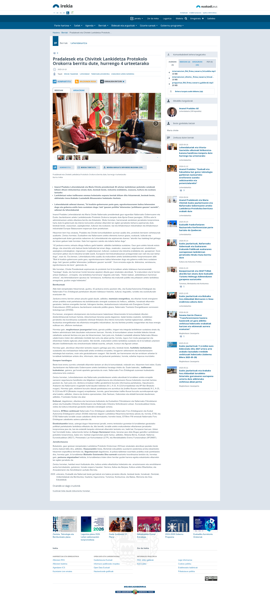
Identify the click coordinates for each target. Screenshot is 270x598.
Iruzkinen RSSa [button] (88, 81)
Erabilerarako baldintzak (188, 568)
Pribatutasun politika (186, 571)
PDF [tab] (210, 62)
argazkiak (79, 90)
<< (54, 13)
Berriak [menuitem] (102, 25)
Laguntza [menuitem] (167, 18)
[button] (62, 81)
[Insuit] (67, 13)
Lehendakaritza (79, 43)
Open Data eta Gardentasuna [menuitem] (107, 556)
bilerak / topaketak (71, 74)
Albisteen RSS (59, 560)
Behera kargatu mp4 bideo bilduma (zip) (125, 167)
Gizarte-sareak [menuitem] (148, 25)
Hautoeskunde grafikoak (103, 571)
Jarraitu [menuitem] (137, 18)
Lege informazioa (185, 560)
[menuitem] (181, 18)
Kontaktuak (184, 13)
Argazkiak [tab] (197, 63)
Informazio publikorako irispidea (107, 564)
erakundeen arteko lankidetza (122, 74)
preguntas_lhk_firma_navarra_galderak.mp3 (190, 82)
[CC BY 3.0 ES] (211, 578)
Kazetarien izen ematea (62, 571)
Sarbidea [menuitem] (211, 18)
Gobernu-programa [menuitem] (171, 25)
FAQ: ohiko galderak (145, 560)
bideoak (59, 90)
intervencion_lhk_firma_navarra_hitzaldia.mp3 (190, 71)
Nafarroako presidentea (100, 74)
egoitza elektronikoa (209, 13)
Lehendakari (85, 74)
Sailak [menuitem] (77, 25)
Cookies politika (184, 564)
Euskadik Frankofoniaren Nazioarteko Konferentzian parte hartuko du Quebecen (196, 227)
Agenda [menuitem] (89, 25)
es (57, 13)
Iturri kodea (141, 564)
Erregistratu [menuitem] (195, 18)
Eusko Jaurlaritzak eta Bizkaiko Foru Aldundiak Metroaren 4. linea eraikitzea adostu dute (196, 299)
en (64, 13)
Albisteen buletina (60, 564)
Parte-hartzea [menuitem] (62, 25)
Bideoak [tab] (185, 62)
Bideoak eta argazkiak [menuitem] (123, 25)
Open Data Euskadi (102, 568)
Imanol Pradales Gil (189, 108)
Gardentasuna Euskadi (103, 560)
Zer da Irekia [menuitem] (153, 18)
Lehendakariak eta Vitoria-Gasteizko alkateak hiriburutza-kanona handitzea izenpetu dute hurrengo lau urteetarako (195, 151)
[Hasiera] (62, 6)
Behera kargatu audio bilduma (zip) (189, 91)
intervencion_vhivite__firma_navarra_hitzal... (190, 77)
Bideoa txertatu (88, 167)
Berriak (64, 32)
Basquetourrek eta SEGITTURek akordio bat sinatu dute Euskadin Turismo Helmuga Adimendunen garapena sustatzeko (196, 275)
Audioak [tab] (173, 63)
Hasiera (56, 32)
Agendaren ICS (59, 568)
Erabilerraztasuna (195, 13)
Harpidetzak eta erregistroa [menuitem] (66, 556)
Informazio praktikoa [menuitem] (147, 556)
